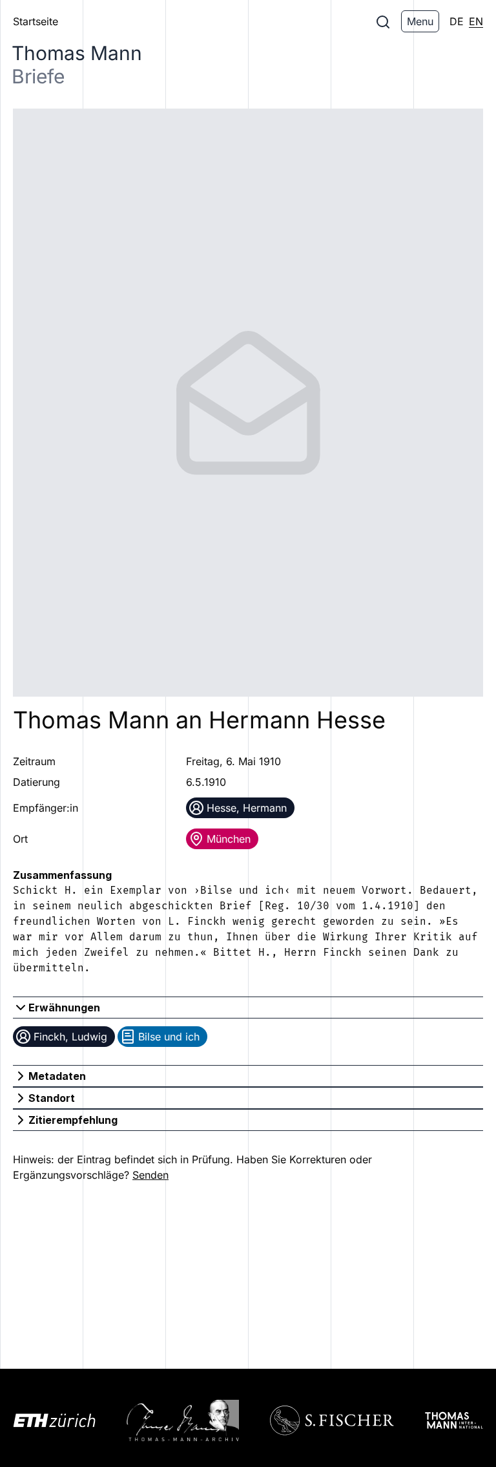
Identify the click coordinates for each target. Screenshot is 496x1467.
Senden (150, 1174)
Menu (420, 21)
